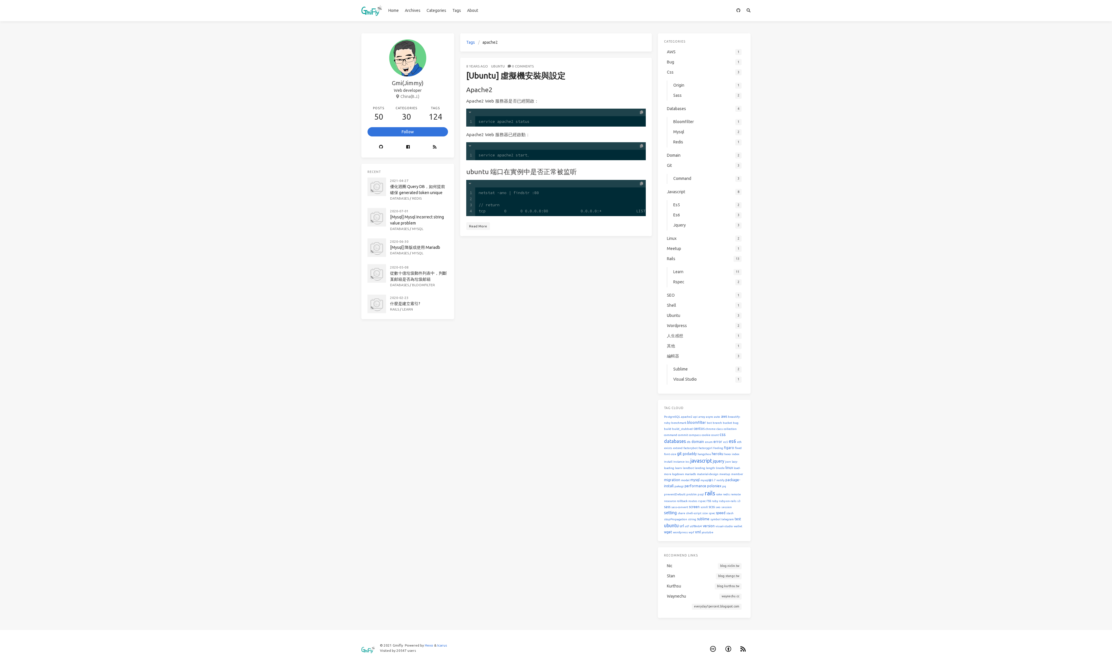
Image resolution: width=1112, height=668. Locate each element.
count (715, 435)
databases (675, 441)
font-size (670, 454)
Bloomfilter (423, 285)
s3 (738, 501)
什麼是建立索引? (405, 303)
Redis (417, 198)
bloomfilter (696, 422)
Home (393, 10)
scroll (704, 507)
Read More (478, 226)
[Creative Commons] (713, 649)
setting (670, 512)
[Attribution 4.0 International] (728, 649)
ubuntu (671, 525)
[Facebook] (408, 147)
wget (668, 532)
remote (736, 494)
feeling (718, 448)
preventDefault (674, 494)
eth (739, 441)
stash (730, 513)
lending (700, 468)
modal (685, 480)
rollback (682, 501)
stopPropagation (675, 519)
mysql (695, 480)
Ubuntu (498, 66)
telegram (727, 519)
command (670, 435)
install (668, 461)
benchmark (678, 422)
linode (720, 468)
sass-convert (679, 507)
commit (683, 435)
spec (712, 513)
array (701, 416)
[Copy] (641, 112)
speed (720, 513)
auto (717, 416)
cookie (706, 435)
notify (720, 480)
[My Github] (739, 10)
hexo (727, 454)
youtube (707, 532)
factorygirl (705, 448)
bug (735, 422)
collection (730, 428)
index (735, 454)
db (689, 441)
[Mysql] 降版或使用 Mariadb (415, 247)
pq (724, 486)
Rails (394, 309)
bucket (727, 422)
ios (687, 461)
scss (712, 507)
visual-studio (724, 526)
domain (698, 441)
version (709, 526)
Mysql (417, 229)
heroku (717, 454)
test (738, 519)
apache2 (686, 416)
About (472, 10)
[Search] (749, 10)
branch (717, 422)
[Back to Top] (667, 656)
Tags (456, 10)
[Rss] (743, 649)
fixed (738, 448)
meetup (724, 474)
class (719, 428)
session (726, 507)
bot (709, 422)
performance (695, 486)
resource (670, 501)
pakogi (679, 486)
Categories (436, 10)
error (718, 441)
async (709, 416)
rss (709, 501)
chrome (710, 428)
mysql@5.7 (708, 480)
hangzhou (704, 454)
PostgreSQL (672, 416)
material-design (707, 474)
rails (710, 493)
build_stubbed (682, 428)
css (723, 434)
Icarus (442, 645)
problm (691, 494)
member (737, 474)
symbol (715, 519)
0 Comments (523, 66)
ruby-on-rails (727, 501)
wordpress (680, 532)
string (692, 519)
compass (695, 435)
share (681, 513)
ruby (715, 501)
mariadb (690, 474)
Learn (407, 309)
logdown (678, 474)
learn (678, 468)
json (728, 461)
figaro (729, 448)
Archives (412, 10)
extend (678, 448)
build (667, 428)
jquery (718, 461)
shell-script (693, 513)
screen (694, 507)
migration (672, 480)
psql (701, 494)
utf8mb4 (696, 526)
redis (726, 494)
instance (679, 461)
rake (719, 494)
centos (699, 428)
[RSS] (434, 147)
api (695, 416)
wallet (738, 526)
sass (667, 507)
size (705, 513)
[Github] (381, 147)
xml (698, 532)
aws (724, 416)
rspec (702, 501)
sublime (703, 519)
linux (729, 468)
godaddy (690, 454)
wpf (691, 532)
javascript (701, 460)
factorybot (690, 448)
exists (668, 448)
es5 (725, 441)
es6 (732, 441)
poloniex (714, 486)
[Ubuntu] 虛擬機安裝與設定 (516, 75)
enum (709, 441)
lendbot (688, 468)
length (710, 468)
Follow (408, 131)
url (682, 526)
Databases (399, 198)
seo (718, 507)
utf (687, 526)
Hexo (429, 645)
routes (692, 501)
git (679, 453)
